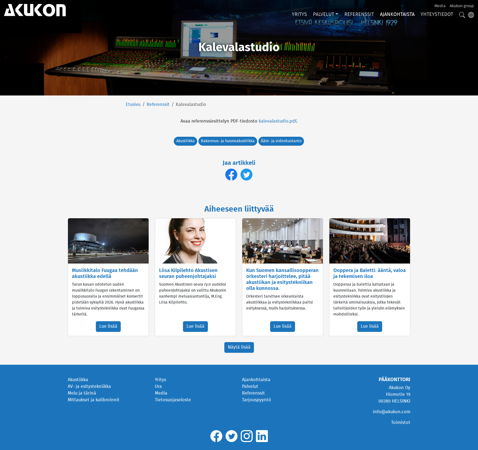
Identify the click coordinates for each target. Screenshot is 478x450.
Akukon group (462, 6)
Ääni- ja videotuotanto (281, 141)
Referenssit (359, 14)
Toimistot (400, 422)
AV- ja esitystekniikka (89, 386)
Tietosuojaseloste (173, 400)
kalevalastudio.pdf (277, 121)
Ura (158, 386)
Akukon (35, 10)
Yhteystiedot (436, 14)
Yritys (299, 14)
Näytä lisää (239, 347)
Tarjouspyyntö (256, 400)
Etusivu (133, 104)
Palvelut (323, 14)
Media (440, 6)
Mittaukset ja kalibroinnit (94, 400)
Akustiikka (185, 141)
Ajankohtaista (397, 14)
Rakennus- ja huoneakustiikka (228, 141)
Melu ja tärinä (82, 393)
